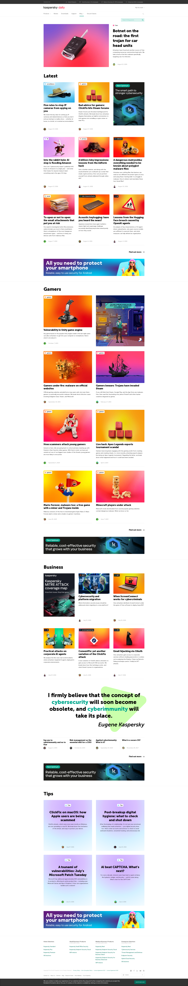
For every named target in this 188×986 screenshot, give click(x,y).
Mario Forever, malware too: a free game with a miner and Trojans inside (67, 506)
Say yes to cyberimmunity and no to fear (54, 742)
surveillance (50, 84)
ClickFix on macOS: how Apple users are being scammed (67, 816)
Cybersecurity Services (128, 949)
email (48, 196)
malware (119, 139)
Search (142, 20)
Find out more (135, 252)
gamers (83, 84)
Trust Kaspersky (87, 975)
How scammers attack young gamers (65, 444)
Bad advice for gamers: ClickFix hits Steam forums (94, 106)
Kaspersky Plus (48, 949)
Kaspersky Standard (49, 946)
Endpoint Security (127, 955)
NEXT (83, 575)
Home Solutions (49, 941)
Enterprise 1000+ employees (135, 2)
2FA (117, 630)
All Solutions (47, 955)
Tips (68, 805)
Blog (81, 13)
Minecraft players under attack (113, 505)
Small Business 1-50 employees (90, 2)
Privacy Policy (76, 970)
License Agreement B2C (99, 970)
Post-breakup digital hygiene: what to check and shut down (120, 816)
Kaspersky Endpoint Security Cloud (80, 949)
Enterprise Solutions (128, 941)
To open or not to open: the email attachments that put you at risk (59, 220)
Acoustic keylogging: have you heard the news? (94, 219)
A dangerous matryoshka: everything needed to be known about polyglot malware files (127, 164)
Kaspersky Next (100, 946)
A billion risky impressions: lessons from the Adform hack (94, 163)
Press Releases (78, 975)
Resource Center (69, 975)
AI (47, 139)
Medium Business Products (105, 941)
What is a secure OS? (131, 740)
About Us (53, 975)
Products (46, 13)
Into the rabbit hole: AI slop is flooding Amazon (57, 161)
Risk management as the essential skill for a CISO (80, 741)
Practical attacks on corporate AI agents (55, 652)
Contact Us (46, 975)
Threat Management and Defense (132, 952)
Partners (58, 975)
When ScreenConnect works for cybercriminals (127, 598)
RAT (117, 575)
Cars (116, 25)
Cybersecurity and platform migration (89, 598)
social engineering (87, 630)
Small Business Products (78, 941)
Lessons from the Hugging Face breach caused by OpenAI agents (128, 220)
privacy (83, 139)
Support (73, 13)
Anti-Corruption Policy (86, 970)
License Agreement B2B (112, 970)
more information (102, 983)
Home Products (72, 2)
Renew (56, 13)
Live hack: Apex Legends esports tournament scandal (114, 446)
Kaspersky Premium (49, 952)
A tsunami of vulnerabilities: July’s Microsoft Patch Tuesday (68, 871)
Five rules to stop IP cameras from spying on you (57, 108)
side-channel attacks (88, 196)
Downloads (64, 13)
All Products (73, 952)
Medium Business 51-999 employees (113, 2)
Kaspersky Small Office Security (79, 946)
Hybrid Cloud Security (128, 958)
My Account (139, 7)
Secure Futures (91, 13)
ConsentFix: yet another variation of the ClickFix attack (92, 654)
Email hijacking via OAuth (127, 651)
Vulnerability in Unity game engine (63, 329)
